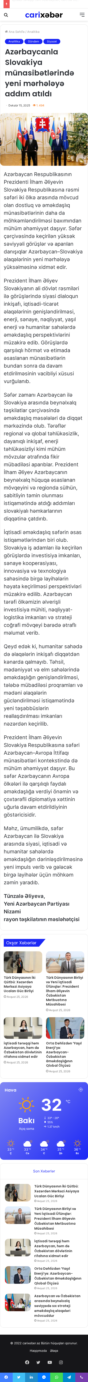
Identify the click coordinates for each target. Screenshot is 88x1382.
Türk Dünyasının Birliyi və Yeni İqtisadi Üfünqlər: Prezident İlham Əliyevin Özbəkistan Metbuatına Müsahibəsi (64, 991)
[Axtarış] (6, 16)
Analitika (33, 32)
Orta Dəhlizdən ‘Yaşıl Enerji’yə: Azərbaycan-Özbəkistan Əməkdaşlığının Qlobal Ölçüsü (64, 1054)
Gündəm (33, 41)
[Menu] (82, 16)
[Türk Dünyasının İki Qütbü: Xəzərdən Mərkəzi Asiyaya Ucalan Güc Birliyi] (23, 962)
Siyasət (52, 41)
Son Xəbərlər (44, 1171)
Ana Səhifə (16, 32)
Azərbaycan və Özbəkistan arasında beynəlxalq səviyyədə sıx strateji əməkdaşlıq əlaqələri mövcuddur (57, 1306)
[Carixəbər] (44, 15)
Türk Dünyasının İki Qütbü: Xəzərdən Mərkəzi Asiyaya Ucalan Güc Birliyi (19, 984)
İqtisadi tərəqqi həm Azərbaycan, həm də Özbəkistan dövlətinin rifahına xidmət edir (23, 1050)
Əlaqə (54, 1350)
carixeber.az (31, 1343)
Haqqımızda (38, 1350)
